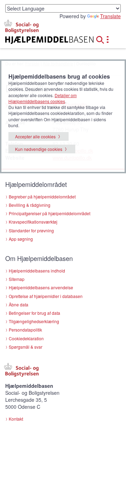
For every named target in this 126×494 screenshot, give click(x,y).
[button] (102, 38)
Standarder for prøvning (31, 230)
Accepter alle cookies (35, 136)
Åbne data (18, 304)
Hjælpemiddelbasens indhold (37, 271)
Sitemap (16, 279)
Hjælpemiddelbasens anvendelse (41, 287)
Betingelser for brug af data (34, 313)
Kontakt (16, 419)
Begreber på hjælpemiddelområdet (42, 196)
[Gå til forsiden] (42, 40)
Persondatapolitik (25, 330)
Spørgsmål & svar (25, 347)
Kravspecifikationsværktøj (33, 222)
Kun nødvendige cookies (38, 149)
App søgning (21, 239)
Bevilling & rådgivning (29, 205)
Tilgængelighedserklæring (34, 321)
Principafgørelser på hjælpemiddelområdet (49, 213)
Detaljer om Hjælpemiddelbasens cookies (42, 98)
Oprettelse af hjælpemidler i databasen (46, 296)
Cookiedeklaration (26, 338)
